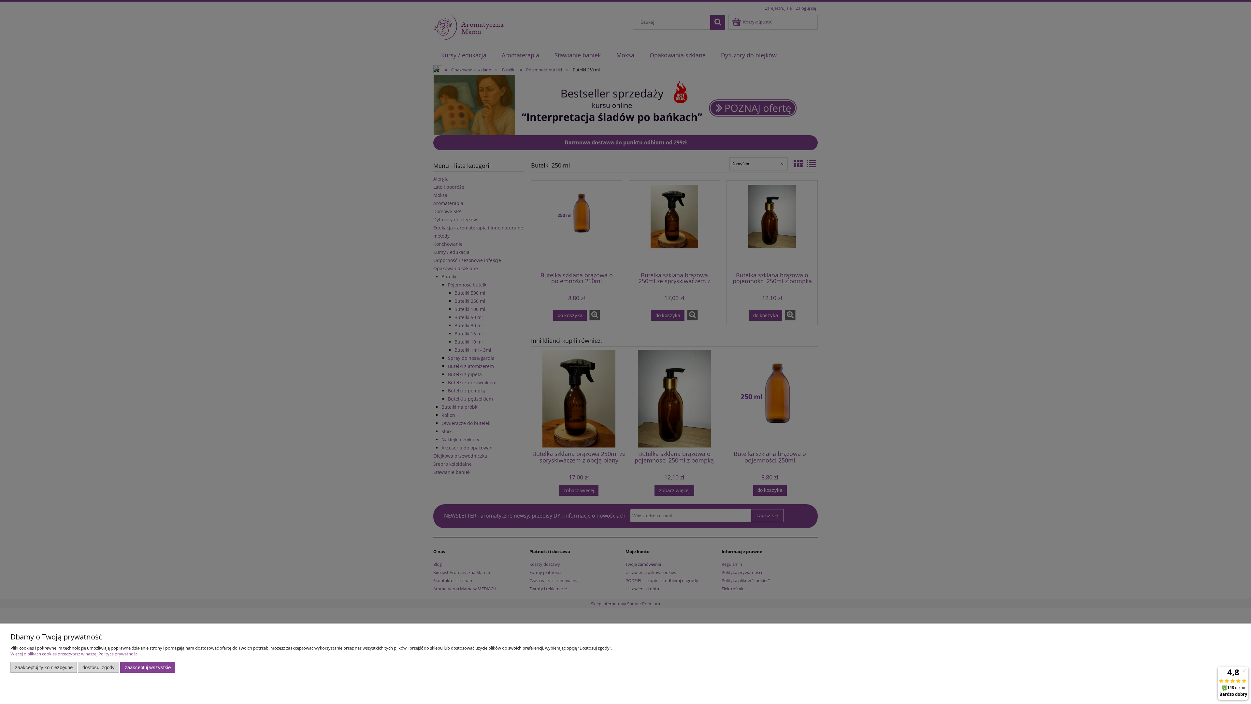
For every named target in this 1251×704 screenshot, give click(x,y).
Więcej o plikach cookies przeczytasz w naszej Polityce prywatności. (74, 654)
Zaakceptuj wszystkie (148, 667)
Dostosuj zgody (98, 667)
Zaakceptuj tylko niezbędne (44, 667)
